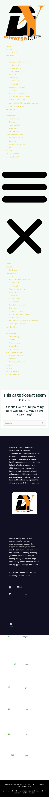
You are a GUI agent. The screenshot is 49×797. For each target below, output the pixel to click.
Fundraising (14, 119)
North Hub (16, 65)
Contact (9, 147)
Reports (12, 141)
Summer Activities (17, 100)
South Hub (16, 68)
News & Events (12, 154)
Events (12, 122)
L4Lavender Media (24, 791)
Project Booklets (16, 138)
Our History (14, 52)
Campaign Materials (17, 144)
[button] (24, 211)
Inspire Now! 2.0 (12, 157)
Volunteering (14, 125)
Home (8, 46)
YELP (11, 58)
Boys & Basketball (17, 87)
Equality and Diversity (18, 71)
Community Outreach (20, 97)
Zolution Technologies (24, 793)
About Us (9, 49)
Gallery (9, 150)
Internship (13, 128)
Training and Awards (17, 106)
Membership (11, 109)
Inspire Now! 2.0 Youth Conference (23, 103)
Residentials (14, 74)
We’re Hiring (14, 131)
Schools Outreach (19, 93)
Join (10, 112)
